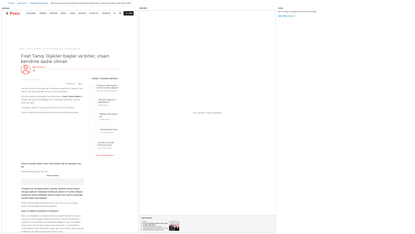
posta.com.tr (22, 3)
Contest (11, 3)
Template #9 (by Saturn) (39, 3)
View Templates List (286, 16)
